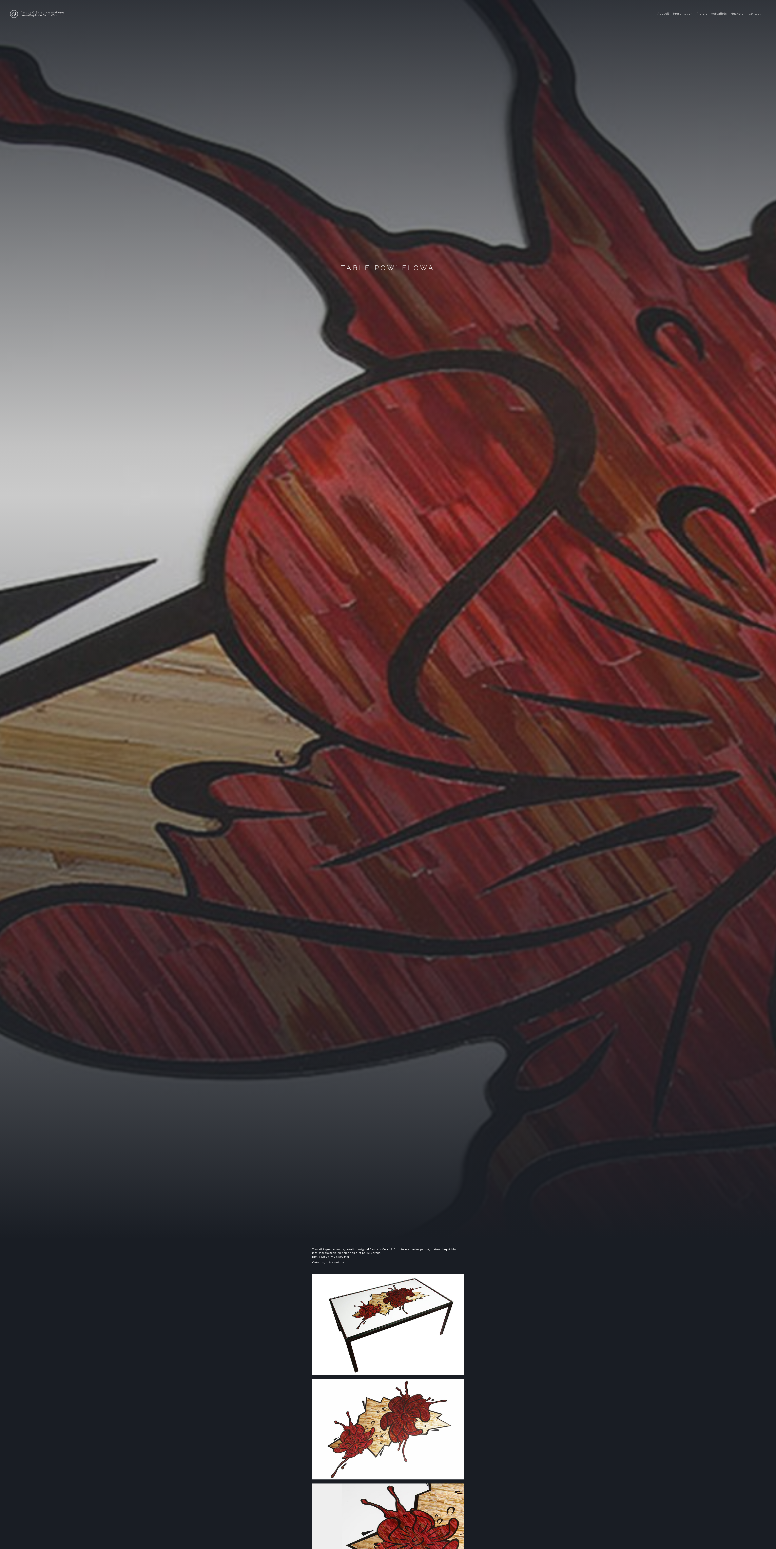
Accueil (663, 13)
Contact (755, 13)
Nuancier (738, 13)
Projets (702, 13)
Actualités (719, 13)
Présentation (683, 13)
